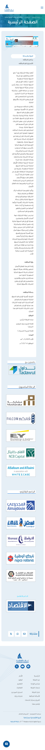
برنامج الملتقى (28, 60)
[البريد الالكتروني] (24, 634)
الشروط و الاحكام (23, 714)
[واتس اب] (18, 634)
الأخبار (20, 676)
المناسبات (27, 17)
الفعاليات (19, 688)
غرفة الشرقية (36, 17)
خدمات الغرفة (35, 688)
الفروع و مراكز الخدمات (32, 700)
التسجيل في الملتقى (26, 64)
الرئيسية (37, 676)
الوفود (20, 680)
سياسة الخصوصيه (35, 714)
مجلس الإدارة (35, 684)
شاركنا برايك (18, 696)
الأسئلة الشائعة (34, 696)
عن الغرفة (36, 680)
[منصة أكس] (11, 634)
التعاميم (19, 684)
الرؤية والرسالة (28, 56)
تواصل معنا (36, 704)
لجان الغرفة (36, 692)
